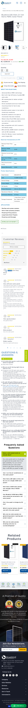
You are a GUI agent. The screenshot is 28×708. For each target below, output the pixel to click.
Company (5, 679)
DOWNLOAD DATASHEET (9, 221)
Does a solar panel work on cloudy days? (11, 454)
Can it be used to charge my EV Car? (13, 503)
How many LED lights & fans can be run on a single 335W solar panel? (13, 480)
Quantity (3, 67)
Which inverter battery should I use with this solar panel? (13, 509)
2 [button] (10, 348)
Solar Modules (6, 682)
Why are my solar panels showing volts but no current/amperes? (11, 524)
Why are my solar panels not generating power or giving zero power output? (13, 516)
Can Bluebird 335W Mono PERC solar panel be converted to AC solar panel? (13, 496)
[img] (11, 269)
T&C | (4, 702)
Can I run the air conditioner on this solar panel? (13, 473)
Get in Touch (6, 691)
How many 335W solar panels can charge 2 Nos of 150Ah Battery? (12, 488)
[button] (4, 55)
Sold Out (6, 570)
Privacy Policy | (10, 702)
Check (20, 78)
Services (4, 685)
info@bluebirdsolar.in (8, 666)
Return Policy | (10, 704)
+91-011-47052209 (7, 668)
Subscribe (22, 649)
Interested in (6, 694)
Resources (5, 688)
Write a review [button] (14, 247)
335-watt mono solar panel (10, 386)
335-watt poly (13, 385)
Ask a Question (7, 358)
